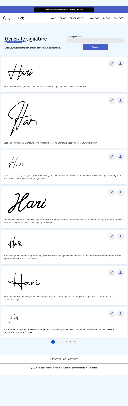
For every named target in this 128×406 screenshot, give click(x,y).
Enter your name (75, 37)
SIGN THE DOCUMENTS (73, 9)
